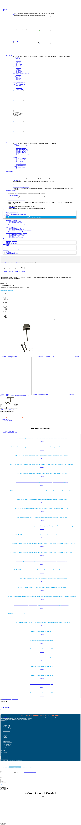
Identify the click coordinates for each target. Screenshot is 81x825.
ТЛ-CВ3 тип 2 (19, 72)
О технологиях (9, 213)
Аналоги (7, 215)
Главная (5, 9)
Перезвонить (3, 782)
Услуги (5, 238)
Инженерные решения (10, 252)
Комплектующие (9, 171)
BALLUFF (8, 745)
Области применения (8, 219)
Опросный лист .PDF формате (16, 200)
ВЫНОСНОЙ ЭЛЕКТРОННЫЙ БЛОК (21, 73)
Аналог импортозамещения (11, 243)
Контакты (8, 245)
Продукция (5, 10)
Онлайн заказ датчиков (11, 190)
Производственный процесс (12, 212)
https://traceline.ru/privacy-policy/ (30, 772)
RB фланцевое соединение (21, 156)
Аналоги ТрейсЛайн (7, 742)
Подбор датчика (5, 767)
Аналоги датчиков (8, 420)
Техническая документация (11, 241)
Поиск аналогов (11, 207)
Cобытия (7, 251)
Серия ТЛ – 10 (9, 12)
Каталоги (8, 242)
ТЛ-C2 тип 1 (18, 75)
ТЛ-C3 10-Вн (16, 27)
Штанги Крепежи (17, 183)
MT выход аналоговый (21, 165)
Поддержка (5, 239)
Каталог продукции (27, 767)
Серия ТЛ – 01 (9, 55)
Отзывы (7, 247)
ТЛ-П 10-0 (15, 41)
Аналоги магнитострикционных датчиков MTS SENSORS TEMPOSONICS (24, 217)
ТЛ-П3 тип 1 (18, 80)
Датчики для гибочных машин (14, 225)
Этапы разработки (9, 210)
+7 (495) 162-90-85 (6, 255)
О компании (6, 244)
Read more (42, 441)
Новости (5, 250)
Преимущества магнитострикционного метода (16, 214)
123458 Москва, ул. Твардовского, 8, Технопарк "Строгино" (8, 726)
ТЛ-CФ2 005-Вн (19, 89)
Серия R (15, 144)
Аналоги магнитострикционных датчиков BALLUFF (19, 216)
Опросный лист (6, 741)
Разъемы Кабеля (16, 180)
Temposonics (8, 744)
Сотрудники (8, 246)
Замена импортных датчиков (12, 253)
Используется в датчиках (8, 431)
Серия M (15, 157)
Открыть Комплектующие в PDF (7, 411)
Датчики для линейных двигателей (15, 237)
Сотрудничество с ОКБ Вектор (12, 249)
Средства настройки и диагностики (21, 187)
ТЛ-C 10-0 (15, 14)
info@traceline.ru (6, 731)
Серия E (15, 166)
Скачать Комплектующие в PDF (7, 409)
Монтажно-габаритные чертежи (10, 432)
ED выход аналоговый (20, 169)
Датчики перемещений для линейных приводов (18, 231)
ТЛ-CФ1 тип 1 (19, 65)
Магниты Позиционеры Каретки (20, 176)
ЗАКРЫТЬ (3, 787)
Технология (6, 209)
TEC (7, 142)
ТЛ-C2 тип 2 (18, 83)
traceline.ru (6, 760)
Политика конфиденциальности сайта (15, 760)
